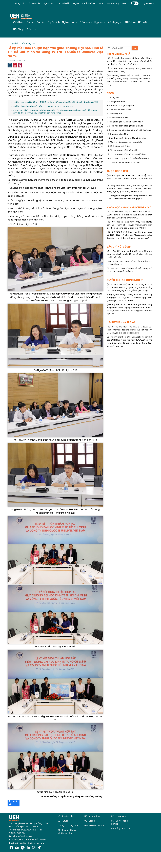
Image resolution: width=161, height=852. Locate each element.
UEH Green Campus (94, 825)
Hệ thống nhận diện (121, 828)
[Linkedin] (29, 848)
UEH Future (63, 821)
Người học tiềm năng (84, 3)
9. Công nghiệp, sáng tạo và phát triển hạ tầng (129, 130)
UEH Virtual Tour (92, 816)
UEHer (101, 3)
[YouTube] (17, 848)
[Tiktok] (39, 848)
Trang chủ (19, 3)
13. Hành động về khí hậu (118, 146)
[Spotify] (23, 848)
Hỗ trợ (125, 3)
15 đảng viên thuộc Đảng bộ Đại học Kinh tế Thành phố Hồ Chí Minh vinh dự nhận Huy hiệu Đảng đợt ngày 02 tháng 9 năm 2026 (129, 189)
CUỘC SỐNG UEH (117, 171)
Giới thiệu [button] (18, 22)
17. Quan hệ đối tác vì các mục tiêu (123, 162)
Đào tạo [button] (85, 22)
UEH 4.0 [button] (142, 22)
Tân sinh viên (34, 3)
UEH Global (89, 821)
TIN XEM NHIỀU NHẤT (119, 54)
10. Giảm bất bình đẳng (117, 134)
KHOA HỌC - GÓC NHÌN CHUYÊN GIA (129, 207)
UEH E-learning (118, 816)
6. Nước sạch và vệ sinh (118, 118)
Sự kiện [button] (41, 22)
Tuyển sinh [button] (54, 22)
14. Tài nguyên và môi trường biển (122, 150)
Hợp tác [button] (99, 22)
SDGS (110, 93)
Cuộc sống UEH (27, 43)
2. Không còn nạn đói (116, 102)
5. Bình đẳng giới (114, 114)
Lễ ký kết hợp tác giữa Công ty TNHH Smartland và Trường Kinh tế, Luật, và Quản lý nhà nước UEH (55, 102)
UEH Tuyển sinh (65, 816)
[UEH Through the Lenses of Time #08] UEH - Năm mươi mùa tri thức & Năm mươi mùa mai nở (129, 179)
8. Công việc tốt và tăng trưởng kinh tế (125, 126)
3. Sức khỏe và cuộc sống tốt (120, 106)
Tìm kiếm (150, 4)
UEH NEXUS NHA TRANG (121, 322)
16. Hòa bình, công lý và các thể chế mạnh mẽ (128, 158)
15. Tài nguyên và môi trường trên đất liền (126, 154)
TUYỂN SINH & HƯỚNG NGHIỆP (125, 280)
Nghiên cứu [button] (69, 22)
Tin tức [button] (30, 22)
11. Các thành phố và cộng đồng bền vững (126, 138)
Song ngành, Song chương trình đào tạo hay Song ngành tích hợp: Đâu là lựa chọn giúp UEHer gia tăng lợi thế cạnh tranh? (129, 298)
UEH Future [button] (130, 22)
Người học (49, 3)
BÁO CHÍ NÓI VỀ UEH (119, 247)
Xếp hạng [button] (114, 22)
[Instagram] (34, 848)
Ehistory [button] (31, 29)
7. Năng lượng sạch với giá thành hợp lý (125, 122)
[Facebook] (12, 848)
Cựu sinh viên (63, 3)
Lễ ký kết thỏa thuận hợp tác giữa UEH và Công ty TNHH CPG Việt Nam (43, 106)
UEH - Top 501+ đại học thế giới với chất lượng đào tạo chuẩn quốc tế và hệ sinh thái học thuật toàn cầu (129, 254)
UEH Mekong (113, 3)
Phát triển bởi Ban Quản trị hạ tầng (27, 843)
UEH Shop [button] (18, 29)
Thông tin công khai (68, 825)
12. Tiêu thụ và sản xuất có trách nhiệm (125, 142)
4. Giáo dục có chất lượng (119, 110)
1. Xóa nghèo (113, 98)
